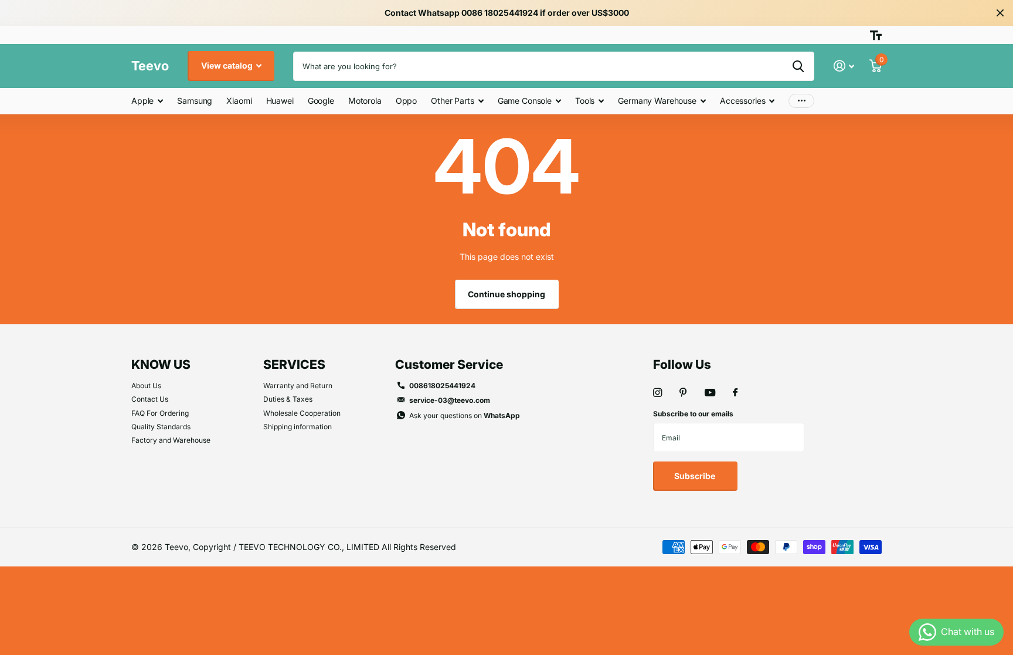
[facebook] (735, 393)
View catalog (227, 65)
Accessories (742, 101)
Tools (584, 101)
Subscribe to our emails (693, 413)
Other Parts (452, 101)
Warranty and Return (297, 385)
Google (321, 101)
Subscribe (695, 476)
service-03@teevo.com (449, 400)
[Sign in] (844, 66)
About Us (146, 385)
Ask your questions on (464, 415)
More (801, 101)
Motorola (365, 101)
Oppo (406, 101)
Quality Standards (161, 426)
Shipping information (297, 426)
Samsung (194, 101)
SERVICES (294, 364)
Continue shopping (506, 294)
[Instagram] (657, 392)
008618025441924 (442, 385)
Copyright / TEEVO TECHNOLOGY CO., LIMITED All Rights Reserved (324, 547)
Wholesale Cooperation (302, 413)
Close (1000, 13)
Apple (142, 101)
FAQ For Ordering (160, 413)
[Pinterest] (683, 392)
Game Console (525, 101)
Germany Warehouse (657, 101)
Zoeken (798, 66)
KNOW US (161, 364)
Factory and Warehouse (170, 440)
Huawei (280, 101)
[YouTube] (710, 393)
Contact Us (149, 399)
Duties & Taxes (287, 399)
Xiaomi (238, 101)
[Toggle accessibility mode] (876, 35)
